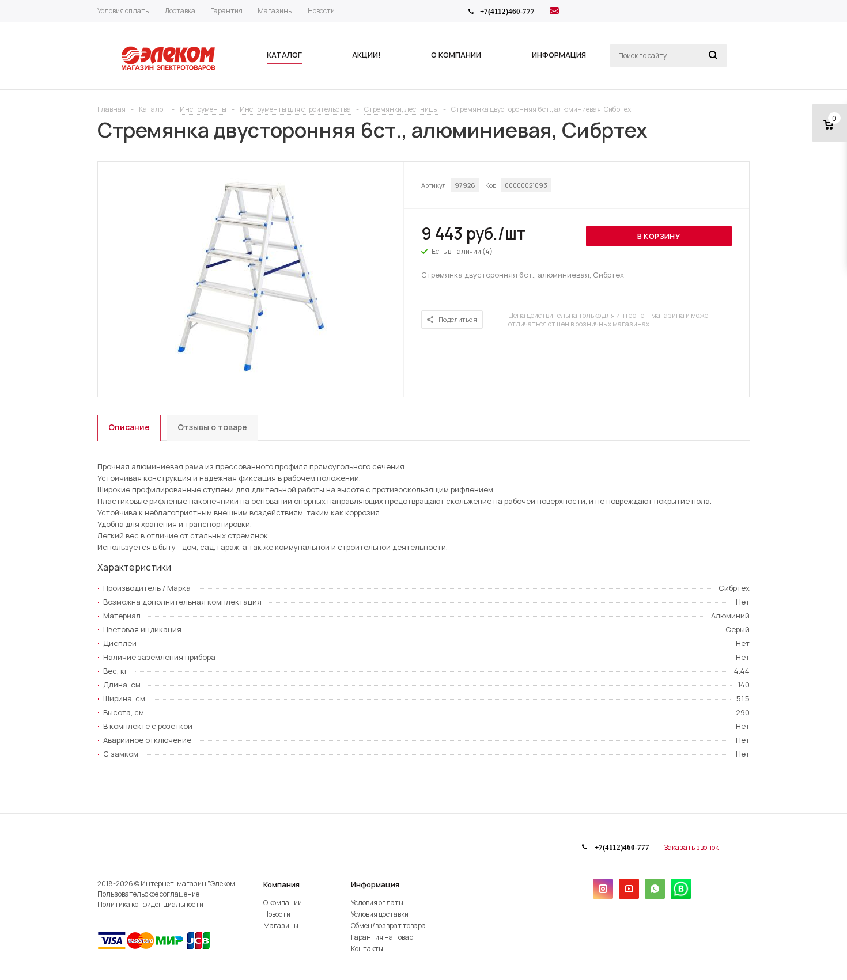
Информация (375, 884)
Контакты (367, 949)
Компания (281, 884)
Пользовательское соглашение (148, 894)
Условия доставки (380, 914)
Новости (276, 914)
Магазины (280, 925)
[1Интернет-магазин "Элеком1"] (169, 68)
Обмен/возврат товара (388, 925)
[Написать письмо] (554, 12)
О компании (282, 902)
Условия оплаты (377, 902)
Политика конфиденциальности (150, 904)
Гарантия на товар (382, 937)
